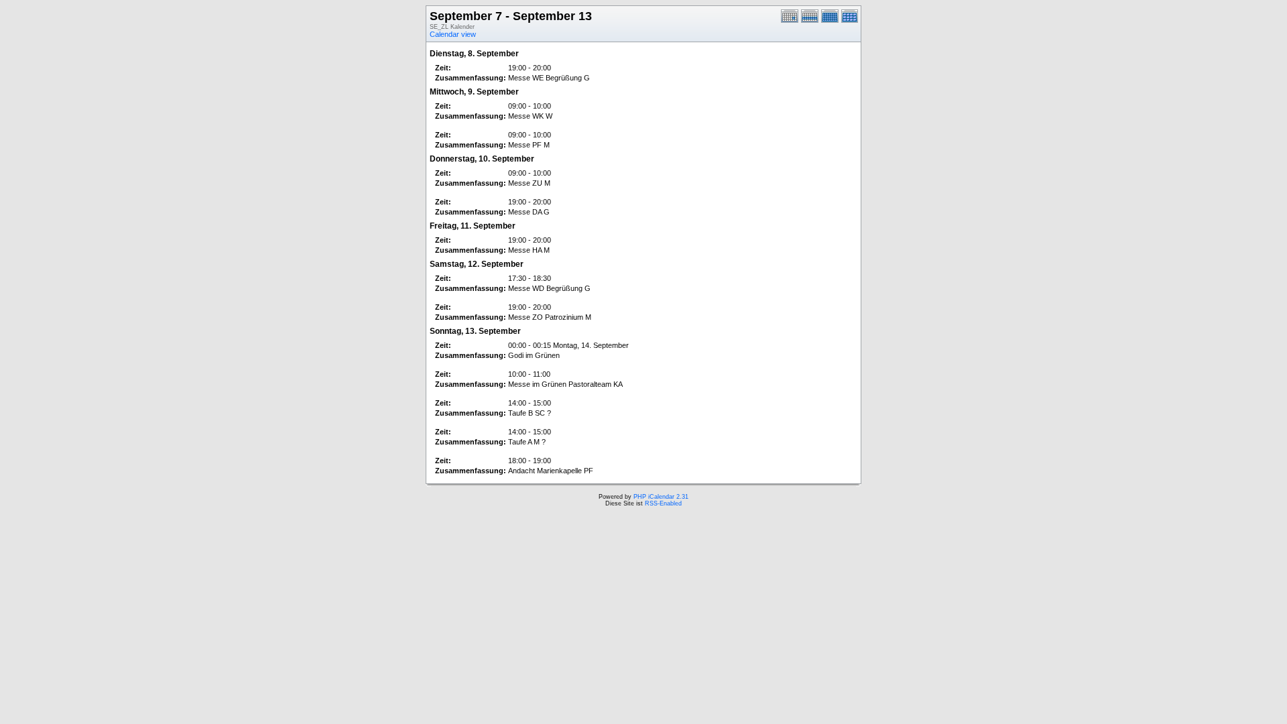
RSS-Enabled (663, 503)
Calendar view (453, 34)
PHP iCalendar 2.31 (660, 496)
